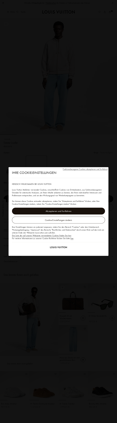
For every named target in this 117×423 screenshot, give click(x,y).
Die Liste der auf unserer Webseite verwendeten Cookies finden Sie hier (41, 235)
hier (71, 238)
